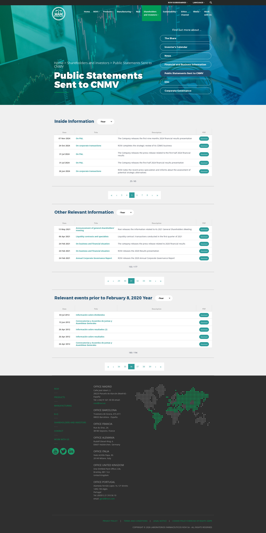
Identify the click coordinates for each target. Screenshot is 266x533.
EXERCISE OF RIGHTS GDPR (199, 521)
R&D (138, 11)
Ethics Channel (185, 13)
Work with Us (208, 13)
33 (144, 281)
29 (119, 281)
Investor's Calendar (176, 47)
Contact (58, 431)
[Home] (58, 13)
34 (150, 281)
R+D (56, 414)
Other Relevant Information (84, 212)
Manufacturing (124, 11)
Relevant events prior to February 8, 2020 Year (103, 297)
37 (137, 366)
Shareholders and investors (88, 62)
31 (131, 281)
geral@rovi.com (107, 498)
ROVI (95, 11)
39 (150, 366)
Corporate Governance (178, 90)
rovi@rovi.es (99, 403)
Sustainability (169, 11)
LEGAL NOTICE (160, 521)
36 (131, 366)
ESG (167, 82)
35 (125, 366)
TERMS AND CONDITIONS (136, 521)
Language (198, 3)
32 (137, 281)
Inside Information (74, 121)
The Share (170, 38)
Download (204, 139)
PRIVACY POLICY (110, 521)
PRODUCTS (59, 397)
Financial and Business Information (185, 64)
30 (125, 281)
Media (196, 11)
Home (87, 11)
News (168, 56)
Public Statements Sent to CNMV (184, 73)
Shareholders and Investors (150, 13)
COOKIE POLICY (179, 521)
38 (144, 366)
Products (107, 11)
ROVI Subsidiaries (177, 3)
